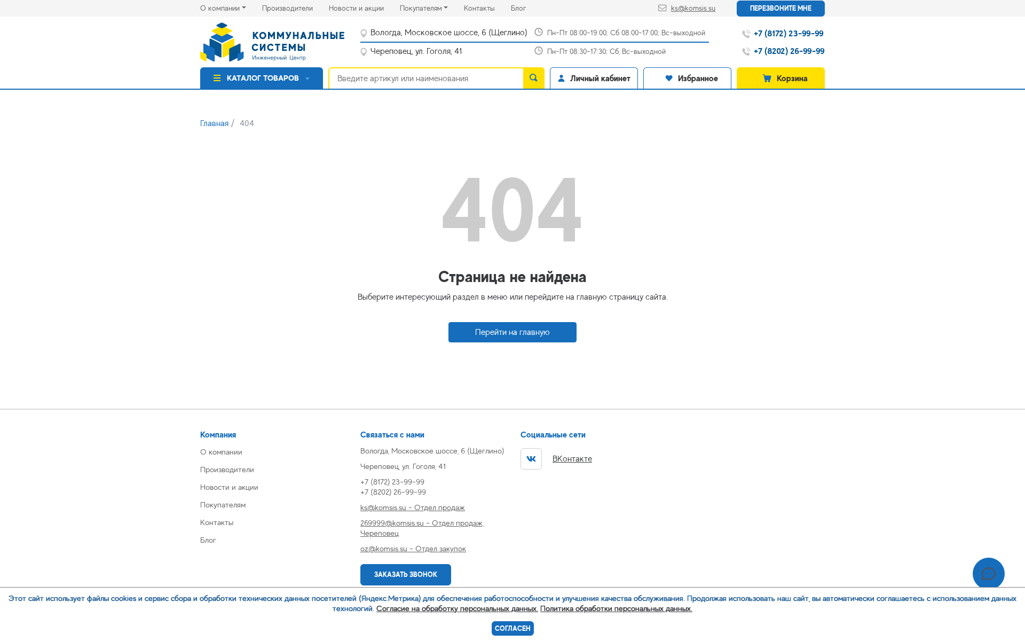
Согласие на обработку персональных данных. (457, 608)
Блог (526, 7)
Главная (214, 123)
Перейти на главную (512, 332)
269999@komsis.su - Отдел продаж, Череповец (422, 527)
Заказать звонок (405, 574)
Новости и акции (364, 7)
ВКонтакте (572, 459)
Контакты (487, 7)
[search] (534, 78)
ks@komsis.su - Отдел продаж (412, 507)
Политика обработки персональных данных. (616, 608)
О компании (220, 8)
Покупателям (421, 8)
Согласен (513, 628)
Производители (295, 7)
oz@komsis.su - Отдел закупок (413, 548)
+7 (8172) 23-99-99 (392, 481)
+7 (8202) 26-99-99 (393, 491)
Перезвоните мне (780, 8)
